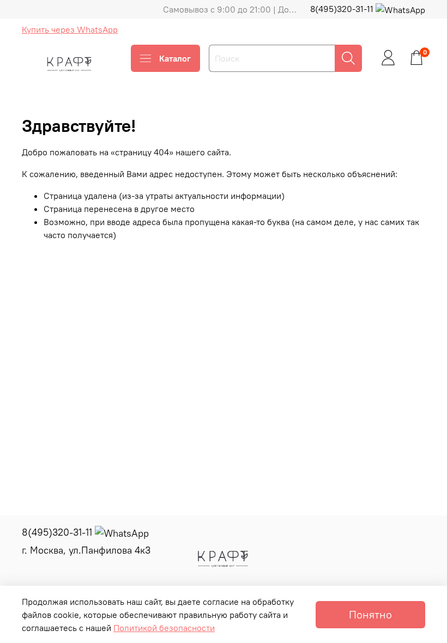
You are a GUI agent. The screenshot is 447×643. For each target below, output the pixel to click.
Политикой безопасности (164, 627)
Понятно (370, 614)
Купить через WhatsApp (70, 29)
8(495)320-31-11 (343, 8)
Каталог (175, 58)
